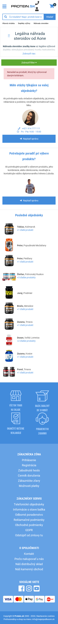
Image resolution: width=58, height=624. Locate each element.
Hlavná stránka (8, 23)
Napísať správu (30, 138)
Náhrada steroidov (41, 23)
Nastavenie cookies (46, 616)
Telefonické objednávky (29, 504)
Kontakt (29, 554)
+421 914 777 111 (30, 128)
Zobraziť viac (29, 53)
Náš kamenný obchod (29, 569)
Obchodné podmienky (29, 525)
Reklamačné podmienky (29, 520)
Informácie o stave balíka (29, 509)
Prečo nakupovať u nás (29, 559)
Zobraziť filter (28, 62)
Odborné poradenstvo (29, 514)
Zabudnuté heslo (29, 470)
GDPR (29, 530)
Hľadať (49, 16)
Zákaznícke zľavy (29, 481)
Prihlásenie (29, 460)
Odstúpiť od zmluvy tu (29, 535)
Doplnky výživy (24, 23)
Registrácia (29, 465)
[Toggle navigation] (5, 6)
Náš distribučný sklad (29, 564)
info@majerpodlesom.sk (43, 619)
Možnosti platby (29, 486)
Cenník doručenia (29, 475)
